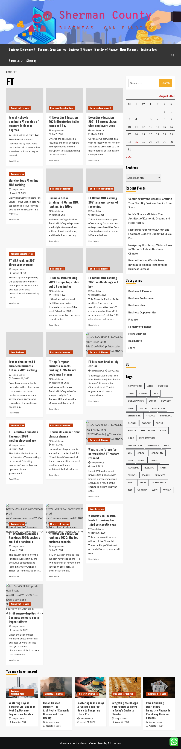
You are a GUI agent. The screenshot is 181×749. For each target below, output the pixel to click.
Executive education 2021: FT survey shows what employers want (102, 121)
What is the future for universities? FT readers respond (103, 453)
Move (141, 460)
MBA (130, 460)
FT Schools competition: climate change (64, 434)
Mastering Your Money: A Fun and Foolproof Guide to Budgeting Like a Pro (150, 234)
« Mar (129, 157)
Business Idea (149, 49)
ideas (163, 430)
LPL (130, 452)
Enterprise (134, 415)
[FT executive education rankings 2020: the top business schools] (64, 516)
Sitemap (31, 61)
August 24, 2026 (19, 722)
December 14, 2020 (20, 378)
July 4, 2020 (113, 370)
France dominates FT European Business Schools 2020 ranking (23, 365)
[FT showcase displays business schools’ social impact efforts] (24, 596)
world (167, 490)
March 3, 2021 (97, 214)
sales (163, 467)
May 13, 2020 (18, 549)
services (160, 475)
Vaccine (142, 490)
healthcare (148, 430)
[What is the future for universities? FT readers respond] (104, 432)
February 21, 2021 (19, 272)
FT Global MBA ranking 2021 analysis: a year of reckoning (103, 202)
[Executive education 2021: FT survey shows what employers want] (104, 100)
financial (166, 415)
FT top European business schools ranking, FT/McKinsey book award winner (62, 367)
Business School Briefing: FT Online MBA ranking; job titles (63, 202)
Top (130, 490)
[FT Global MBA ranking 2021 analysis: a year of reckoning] (104, 180)
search (146, 475)
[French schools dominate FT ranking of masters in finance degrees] (24, 100)
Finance (133, 319)
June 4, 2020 (18, 448)
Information (147, 438)
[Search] (173, 55)
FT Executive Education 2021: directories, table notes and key (64, 121)
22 (164, 134)
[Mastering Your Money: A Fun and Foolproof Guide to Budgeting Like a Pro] (90, 687)
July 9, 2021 (34, 134)
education (158, 408)
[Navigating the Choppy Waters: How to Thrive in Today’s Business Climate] (125, 687)
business (163, 386)
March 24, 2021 (19, 193)
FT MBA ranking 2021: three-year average (22, 262)
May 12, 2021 (97, 133)
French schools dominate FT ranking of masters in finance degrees (24, 123)
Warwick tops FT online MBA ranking (23, 182)
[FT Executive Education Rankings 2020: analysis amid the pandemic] (24, 516)
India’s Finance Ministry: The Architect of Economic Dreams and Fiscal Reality (149, 218)
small (131, 482)
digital (143, 408)
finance (150, 415)
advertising (135, 386)
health (132, 430)
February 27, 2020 (20, 629)
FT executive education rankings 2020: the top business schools (63, 537)
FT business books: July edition (103, 363)
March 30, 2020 (98, 532)
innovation (135, 445)
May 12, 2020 (57, 549)
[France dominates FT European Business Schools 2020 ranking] (24, 344)
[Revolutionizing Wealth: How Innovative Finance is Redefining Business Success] (159, 687)
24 (129, 141)
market (141, 452)
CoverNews (96, 743)
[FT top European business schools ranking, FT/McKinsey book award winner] (64, 344)
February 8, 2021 (59, 294)
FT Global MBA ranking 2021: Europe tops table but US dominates (64, 282)
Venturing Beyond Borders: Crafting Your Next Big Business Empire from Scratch (150, 203)
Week (155, 490)
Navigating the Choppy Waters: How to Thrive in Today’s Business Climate (150, 249)
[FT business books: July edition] (104, 344)
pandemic (133, 467)
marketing (157, 452)
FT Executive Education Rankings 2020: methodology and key (23, 436)
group (160, 423)
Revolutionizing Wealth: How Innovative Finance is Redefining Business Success (147, 264)
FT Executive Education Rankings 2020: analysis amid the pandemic (24, 537)
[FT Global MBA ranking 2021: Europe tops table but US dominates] (64, 260)
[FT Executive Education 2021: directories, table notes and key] (64, 100)
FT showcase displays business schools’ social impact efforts (24, 617)
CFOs (155, 393)
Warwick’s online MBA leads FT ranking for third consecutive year (102, 520)
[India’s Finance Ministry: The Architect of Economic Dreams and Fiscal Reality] (56, 687)
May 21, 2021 (57, 133)
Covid (152, 400)
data (131, 408)
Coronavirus (136, 400)
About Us (14, 61)
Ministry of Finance (106, 49)
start (143, 482)
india (131, 438)
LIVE (166, 445)
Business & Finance (80, 49)
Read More (14, 161)
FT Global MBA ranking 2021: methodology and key (103, 282)
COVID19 (166, 400)
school (132, 475)
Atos (150, 386)
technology (158, 482)
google (146, 423)
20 (150, 134)
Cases (131, 393)
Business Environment (22, 49)
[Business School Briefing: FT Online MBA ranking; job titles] (64, 180)
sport (131, 347)
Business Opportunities (52, 49)
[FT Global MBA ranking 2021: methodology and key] (104, 260)
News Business (129, 49)
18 (136, 134)
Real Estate (135, 340)
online (154, 460)
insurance (153, 445)
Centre (143, 393)
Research (149, 467)
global (132, 423)
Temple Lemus (18, 134)
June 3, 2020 (57, 444)
